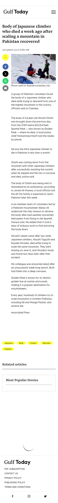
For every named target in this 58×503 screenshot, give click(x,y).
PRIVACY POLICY (12, 477)
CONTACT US (11, 473)
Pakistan (8, 349)
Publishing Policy (14, 482)
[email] (5, 88)
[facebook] (5, 67)
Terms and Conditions (17, 486)
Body (21, 343)
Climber (33, 343)
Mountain (46, 343)
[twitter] (5, 74)
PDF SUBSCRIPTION (14, 468)
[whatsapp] (5, 81)
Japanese (9, 343)
